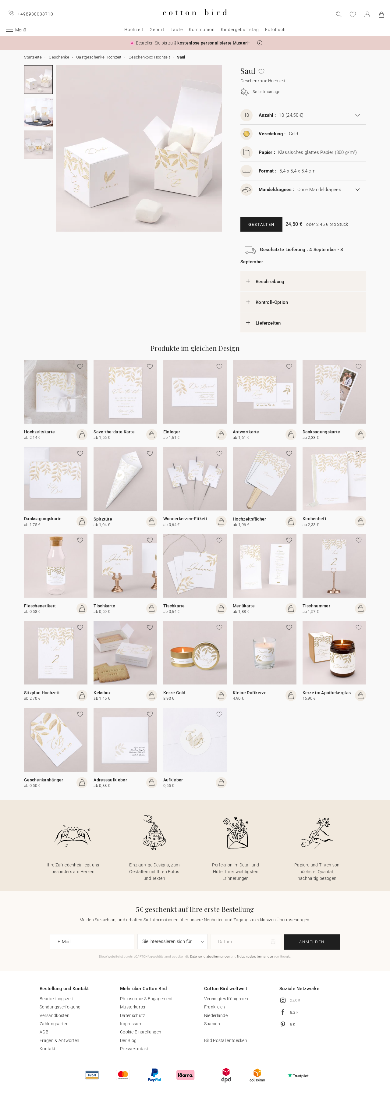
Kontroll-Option (272, 302)
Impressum (131, 1023)
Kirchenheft (314, 518)
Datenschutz (132, 1015)
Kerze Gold (174, 692)
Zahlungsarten (54, 1023)
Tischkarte (104, 605)
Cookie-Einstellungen (140, 1031)
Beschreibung (270, 281)
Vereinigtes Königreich (226, 998)
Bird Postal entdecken (225, 1040)
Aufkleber (173, 779)
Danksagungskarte (321, 431)
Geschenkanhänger (43, 779)
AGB (44, 1031)
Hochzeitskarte (39, 431)
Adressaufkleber (110, 779)
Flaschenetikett (40, 605)
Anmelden (311, 942)
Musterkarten (133, 1006)
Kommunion (202, 29)
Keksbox (102, 692)
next (59, 152)
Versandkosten (54, 1015)
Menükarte (244, 605)
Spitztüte (103, 519)
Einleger (171, 431)
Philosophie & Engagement (146, 998)
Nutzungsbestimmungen (255, 956)
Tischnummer (316, 605)
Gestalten (261, 224)
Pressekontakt (134, 1048)
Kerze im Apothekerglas (327, 692)
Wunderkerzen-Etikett (185, 518)
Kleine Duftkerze (250, 692)
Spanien (212, 1023)
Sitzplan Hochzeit (42, 692)
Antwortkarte (246, 431)
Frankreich (214, 1006)
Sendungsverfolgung (60, 1006)
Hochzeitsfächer (249, 519)
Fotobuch (275, 29)
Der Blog (128, 1040)
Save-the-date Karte (114, 431)
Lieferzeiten (268, 323)
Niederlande (216, 1015)
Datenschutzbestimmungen (210, 956)
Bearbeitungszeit (56, 998)
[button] (260, 43)
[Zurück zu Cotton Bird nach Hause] (195, 20)
